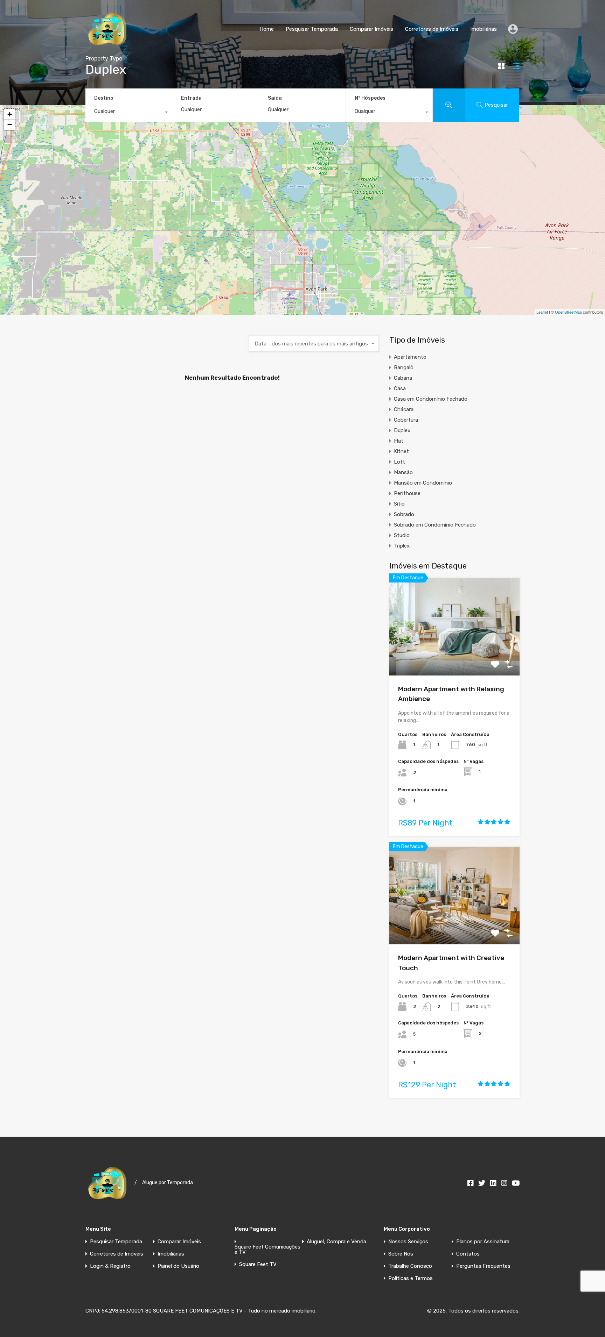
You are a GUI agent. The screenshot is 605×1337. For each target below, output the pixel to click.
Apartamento (410, 357)
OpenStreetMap (568, 312)
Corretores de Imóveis (431, 29)
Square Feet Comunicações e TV (267, 1249)
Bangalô (403, 367)
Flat (398, 441)
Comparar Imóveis (371, 29)
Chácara (403, 409)
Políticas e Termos (410, 1278)
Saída (275, 98)
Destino (103, 98)
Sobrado (404, 514)
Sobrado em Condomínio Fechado (435, 525)
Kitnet (401, 451)
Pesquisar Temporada (312, 29)
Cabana (403, 378)
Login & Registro (110, 1266)
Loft (399, 462)
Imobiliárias (483, 29)
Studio (402, 535)
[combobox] (128, 113)
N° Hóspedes (370, 98)
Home (266, 29)
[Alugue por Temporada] (107, 47)
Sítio (399, 504)
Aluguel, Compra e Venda (336, 1241)
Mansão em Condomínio (423, 483)
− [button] (9, 124)
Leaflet (542, 312)
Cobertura (406, 420)
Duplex (402, 430)
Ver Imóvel (454, 656)
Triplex (402, 546)
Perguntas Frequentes (483, 1266)
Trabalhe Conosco (410, 1266)
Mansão (403, 472)
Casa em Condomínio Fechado (430, 399)
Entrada (191, 98)
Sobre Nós (400, 1254)
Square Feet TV (258, 1264)
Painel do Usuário (178, 1266)
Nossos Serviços (408, 1241)
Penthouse (407, 493)
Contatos (468, 1254)
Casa (400, 388)
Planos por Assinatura (482, 1241)
